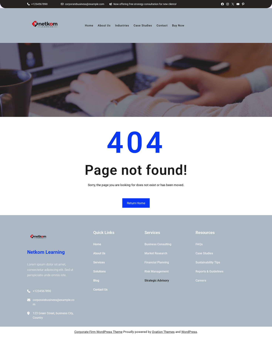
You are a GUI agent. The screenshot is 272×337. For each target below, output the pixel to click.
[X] (232, 4)
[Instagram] (227, 4)
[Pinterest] (243, 4)
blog (96, 280)
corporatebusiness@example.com (84, 4)
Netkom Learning (46, 252)
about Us (99, 253)
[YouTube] (238, 4)
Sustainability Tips (208, 262)
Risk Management (157, 271)
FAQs (199, 244)
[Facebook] (222, 4)
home (97, 244)
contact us (100, 289)
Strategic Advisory (157, 280)
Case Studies (204, 253)
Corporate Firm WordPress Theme (98, 332)
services (99, 262)
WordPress (189, 332)
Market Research (156, 253)
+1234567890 (39, 4)
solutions (99, 271)
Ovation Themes (163, 332)
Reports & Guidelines (209, 271)
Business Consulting (158, 244)
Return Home (136, 203)
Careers (201, 280)
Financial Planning (157, 262)
